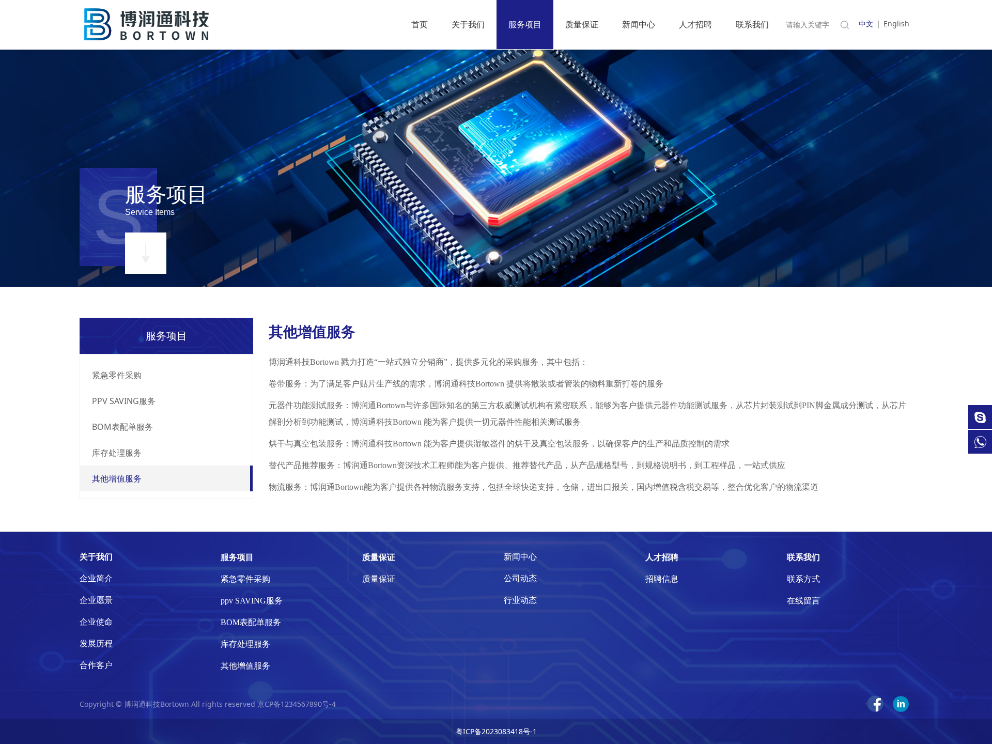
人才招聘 (695, 24)
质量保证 (581, 24)
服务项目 (524, 24)
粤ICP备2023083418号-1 (496, 731)
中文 (866, 23)
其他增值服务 (117, 478)
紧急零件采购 (117, 375)
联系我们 (752, 24)
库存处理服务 (117, 452)
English (896, 23)
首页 (419, 24)
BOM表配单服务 (122, 426)
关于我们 (468, 24)
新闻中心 (638, 24)
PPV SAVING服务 (124, 401)
